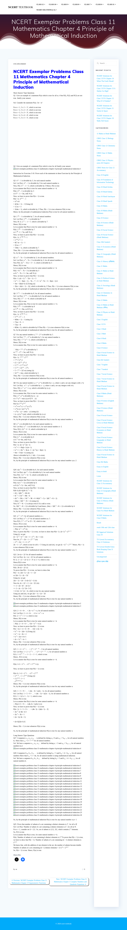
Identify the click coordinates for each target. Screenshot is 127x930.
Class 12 (40, 4)
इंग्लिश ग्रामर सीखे (102, 561)
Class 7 (87, 4)
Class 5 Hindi (101, 329)
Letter (99, 476)
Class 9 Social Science (104, 415)
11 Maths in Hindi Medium (106, 134)
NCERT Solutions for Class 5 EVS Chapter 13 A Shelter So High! (106, 88)
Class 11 (110, 4)
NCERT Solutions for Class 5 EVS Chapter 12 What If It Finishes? (105, 98)
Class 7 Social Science (104, 374)
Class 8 (76, 4)
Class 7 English (102, 365)
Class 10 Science (102, 218)
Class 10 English (102, 175)
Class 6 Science (102, 348)
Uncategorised (102, 557)
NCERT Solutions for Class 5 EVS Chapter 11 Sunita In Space (105, 108)
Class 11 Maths (102, 266)
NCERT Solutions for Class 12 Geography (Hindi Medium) (106, 490)
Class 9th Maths (102, 462)
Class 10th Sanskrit (103, 242)
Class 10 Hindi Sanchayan (106, 196)
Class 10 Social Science (105, 230)
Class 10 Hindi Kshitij (104, 192)
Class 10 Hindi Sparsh (104, 201)
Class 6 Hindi (101, 338)
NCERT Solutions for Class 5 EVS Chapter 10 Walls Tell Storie (105, 118)
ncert (20, 7)
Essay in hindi (102, 471)
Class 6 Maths (101, 343)
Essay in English (102, 467)
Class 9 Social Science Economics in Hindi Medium (104, 430)
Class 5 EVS (101, 324)
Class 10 (52, 4)
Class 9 (64, 4)
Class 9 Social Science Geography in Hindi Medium (104, 440)
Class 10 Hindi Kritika (104, 187)
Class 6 (99, 4)
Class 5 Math (101, 334)
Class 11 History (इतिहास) (105, 261)
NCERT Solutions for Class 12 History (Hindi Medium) (105, 500)
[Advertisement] (49, 143)
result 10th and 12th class (105, 527)
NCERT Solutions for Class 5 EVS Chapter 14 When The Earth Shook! (105, 78)
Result (99, 523)
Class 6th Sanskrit (103, 360)
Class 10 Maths (102, 206)
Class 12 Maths (102, 300)
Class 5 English (102, 320)
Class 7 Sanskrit (102, 369)
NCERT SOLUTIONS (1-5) (45, 10)
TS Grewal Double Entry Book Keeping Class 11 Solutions (105, 549)
